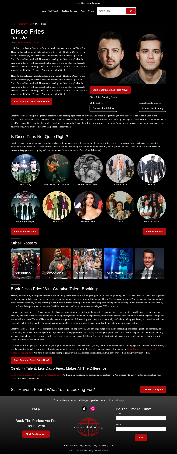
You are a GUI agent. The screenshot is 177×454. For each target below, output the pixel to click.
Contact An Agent (153, 389)
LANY (120, 221)
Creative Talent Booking (88, 3)
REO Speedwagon (25, 221)
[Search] (131, 11)
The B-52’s (57, 221)
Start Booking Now (36, 434)
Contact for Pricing (103, 108)
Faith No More (151, 221)
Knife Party (25, 184)
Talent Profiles (26, 23)
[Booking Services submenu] (78, 11)
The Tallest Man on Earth (57, 184)
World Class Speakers (149, 273)
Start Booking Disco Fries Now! (31, 101)
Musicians (35, 43)
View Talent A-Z (154, 231)
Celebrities (22, 273)
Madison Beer (88, 221)
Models (81, 273)
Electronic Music (24, 43)
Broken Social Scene (88, 184)
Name (118, 413)
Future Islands (120, 184)
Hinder (151, 184)
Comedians (54, 273)
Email (120, 424)
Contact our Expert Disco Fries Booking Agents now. (36, 375)
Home (13, 23)
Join (141, 437)
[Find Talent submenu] (58, 11)
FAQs (36, 409)
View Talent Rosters (25, 231)
